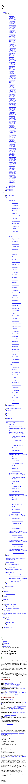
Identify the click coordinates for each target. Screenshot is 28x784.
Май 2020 (11, 96)
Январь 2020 (12, 101)
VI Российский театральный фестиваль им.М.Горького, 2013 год (18, 453)
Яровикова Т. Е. (16, 233)
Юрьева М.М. (15, 362)
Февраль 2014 (12, 185)
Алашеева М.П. (16, 241)
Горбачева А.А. (16, 205)
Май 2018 (11, 125)
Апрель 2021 (12, 84)
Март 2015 (11, 169)
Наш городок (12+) (13, 687)
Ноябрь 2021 (12, 76)
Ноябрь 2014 (12, 175)
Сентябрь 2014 (12, 177)
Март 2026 (11, 18)
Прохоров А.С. (15, 315)
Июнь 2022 (12, 67)
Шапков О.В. (15, 356)
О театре (5, 192)
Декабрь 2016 (12, 145)
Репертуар (5, 591)
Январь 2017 (12, 144)
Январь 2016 (12, 158)
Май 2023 (11, 54)
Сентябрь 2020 (12, 93)
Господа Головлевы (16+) (20, 706)
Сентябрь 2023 (12, 51)
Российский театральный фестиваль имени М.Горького (15, 421)
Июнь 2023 (12, 53)
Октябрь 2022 (12, 63)
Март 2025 (11, 31)
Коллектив (9, 197)
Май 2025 (11, 28)
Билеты (5, 596)
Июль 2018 (12, 122)
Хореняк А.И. (15, 354)
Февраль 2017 (12, 143)
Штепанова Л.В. (16, 359)
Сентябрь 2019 (12, 107)
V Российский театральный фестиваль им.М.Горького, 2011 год (18, 433)
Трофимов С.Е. (15, 333)
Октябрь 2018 (12, 119)
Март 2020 (11, 99)
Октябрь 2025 (12, 25)
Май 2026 (11, 16)
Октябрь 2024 (12, 37)
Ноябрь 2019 (12, 104)
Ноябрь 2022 (12, 62)
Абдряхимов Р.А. (16, 239)
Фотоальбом (15, 447)
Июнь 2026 (12, 14)
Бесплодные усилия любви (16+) (13, 684)
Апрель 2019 (12, 112)
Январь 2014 (12, 186)
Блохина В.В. (15, 251)
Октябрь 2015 (12, 162)
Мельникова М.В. (16, 303)
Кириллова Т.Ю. (16, 287)
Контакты (8, 410)
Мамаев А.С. (15, 300)
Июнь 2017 (12, 137)
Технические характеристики (13, 408)
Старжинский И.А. (16, 323)
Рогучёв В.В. (15, 392)
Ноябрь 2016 (12, 146)
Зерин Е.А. (14, 277)
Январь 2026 (12, 21)
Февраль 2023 (12, 58)
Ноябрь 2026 (9, 190)
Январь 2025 (12, 34)
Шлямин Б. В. (15, 228)
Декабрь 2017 (12, 131)
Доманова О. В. (16, 208)
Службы (11, 364)
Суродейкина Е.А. (16, 326)
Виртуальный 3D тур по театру (14, 569)
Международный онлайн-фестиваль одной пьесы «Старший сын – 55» (18, 575)
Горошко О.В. (15, 377)
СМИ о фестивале (16, 465)
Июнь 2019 (12, 109)
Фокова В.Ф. (15, 346)
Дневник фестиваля (17, 526)
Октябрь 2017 (12, 132)
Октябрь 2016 (12, 148)
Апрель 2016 (12, 154)
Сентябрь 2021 (12, 78)
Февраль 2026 (12, 19)
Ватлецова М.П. (16, 262)
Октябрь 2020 (12, 91)
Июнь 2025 (12, 27)
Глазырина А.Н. (16, 269)
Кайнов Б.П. (15, 213)
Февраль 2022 (12, 72)
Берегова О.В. (15, 246)
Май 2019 (11, 110)
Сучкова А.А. (15, 331)
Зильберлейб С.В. (16, 380)
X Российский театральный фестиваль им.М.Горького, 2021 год (18, 532)
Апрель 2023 (12, 55)
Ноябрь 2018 (12, 118)
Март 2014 (11, 184)
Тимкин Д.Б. (15, 397)
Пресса (8, 413)
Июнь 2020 (12, 95)
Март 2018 (11, 127)
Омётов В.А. (15, 313)
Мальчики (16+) (13, 691)
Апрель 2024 (12, 43)
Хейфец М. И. (15, 226)
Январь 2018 (12, 130)
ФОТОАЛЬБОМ (16, 489)
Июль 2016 (12, 150)
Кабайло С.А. (15, 282)
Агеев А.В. (15, 369)
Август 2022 (12, 66)
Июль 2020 (12, 94)
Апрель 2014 (12, 182)
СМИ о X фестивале (17, 535)
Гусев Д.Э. (14, 274)
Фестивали (9, 418)
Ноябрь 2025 (12, 23)
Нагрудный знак (10, 562)
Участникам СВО (7, 627)
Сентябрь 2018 (12, 121)
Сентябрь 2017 (12, 135)
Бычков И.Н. (15, 259)
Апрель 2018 (12, 126)
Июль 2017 (12, 136)
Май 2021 (11, 82)
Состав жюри (18, 440)
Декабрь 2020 (12, 89)
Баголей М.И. (15, 244)
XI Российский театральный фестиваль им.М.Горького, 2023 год (18, 541)
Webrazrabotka (10, 724)
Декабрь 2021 (12, 75)
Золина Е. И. (15, 210)
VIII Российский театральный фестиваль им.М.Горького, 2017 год (18, 494)
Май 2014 (11, 181)
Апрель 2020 (12, 98)
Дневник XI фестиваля (17, 546)
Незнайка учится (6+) (10, 715)
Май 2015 (11, 167)
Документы (6, 617)
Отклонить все (11, 752)
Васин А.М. (15, 374)
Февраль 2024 (12, 45)
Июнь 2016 (12, 151)
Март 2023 (11, 57)
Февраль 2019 (12, 114)
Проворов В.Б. (15, 390)
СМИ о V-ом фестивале (18, 445)
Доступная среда (10, 586)
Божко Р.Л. (14, 254)
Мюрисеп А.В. (15, 308)
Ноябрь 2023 (12, 49)
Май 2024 (11, 41)
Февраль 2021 (12, 86)
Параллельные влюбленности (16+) (16, 708)
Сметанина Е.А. (16, 318)
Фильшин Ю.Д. (16, 341)
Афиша (5, 12)
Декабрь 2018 (12, 117)
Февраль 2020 (12, 100)
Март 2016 (11, 155)
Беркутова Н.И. (16, 372)
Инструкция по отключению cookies (9, 777)
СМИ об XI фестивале (17, 544)
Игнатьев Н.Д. (15, 280)
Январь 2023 (12, 59)
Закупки (8, 619)
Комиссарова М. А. (16, 215)
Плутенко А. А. (16, 221)
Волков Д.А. (15, 267)
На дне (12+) (12, 699)
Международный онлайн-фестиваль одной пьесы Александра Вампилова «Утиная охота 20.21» (18, 580)
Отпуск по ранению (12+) (11, 694)
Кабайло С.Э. (15, 285)
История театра (10, 195)
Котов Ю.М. (15, 290)
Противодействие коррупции (13, 624)
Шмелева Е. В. (15, 231)
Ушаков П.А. (15, 339)
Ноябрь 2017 (12, 134)
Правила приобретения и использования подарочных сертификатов (16, 607)
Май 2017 (11, 139)
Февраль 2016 (12, 157)
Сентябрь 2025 (12, 26)
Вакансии (5, 599)
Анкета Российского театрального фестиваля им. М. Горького (17, 429)
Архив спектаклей (10, 594)
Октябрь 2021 (12, 77)
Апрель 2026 (12, 17)
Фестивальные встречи (17, 483)
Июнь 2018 (12, 123)
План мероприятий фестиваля (19, 442)
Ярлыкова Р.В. (15, 403)
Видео (7, 555)
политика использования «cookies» (9, 733)
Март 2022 (11, 71)
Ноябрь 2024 (12, 36)
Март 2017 (11, 141)
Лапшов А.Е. (15, 295)
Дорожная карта (10, 622)
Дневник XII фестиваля (18, 553)
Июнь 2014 (12, 180)
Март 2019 (11, 113)
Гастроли (8, 415)
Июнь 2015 (12, 166)
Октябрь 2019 (12, 105)
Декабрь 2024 (12, 35)
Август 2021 (12, 80)
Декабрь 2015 (12, 159)
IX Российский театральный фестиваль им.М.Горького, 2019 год (18, 515)
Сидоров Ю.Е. (15, 395)
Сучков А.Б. (15, 328)
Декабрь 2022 (12, 60)
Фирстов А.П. (15, 344)
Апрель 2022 (12, 69)
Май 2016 (11, 153)
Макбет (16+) (4, 718)
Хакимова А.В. (16, 351)
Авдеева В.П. (15, 367)
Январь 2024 (12, 46)
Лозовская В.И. (16, 387)
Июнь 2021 (12, 81)
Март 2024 (11, 44)
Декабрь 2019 (12, 103)
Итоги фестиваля (16, 450)
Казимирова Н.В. (16, 385)
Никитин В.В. (15, 310)
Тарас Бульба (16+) (9, 683)
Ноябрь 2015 (12, 160)
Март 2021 (11, 85)
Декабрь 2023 (12, 48)
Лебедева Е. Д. (15, 218)
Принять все (4, 752)
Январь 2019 (12, 116)
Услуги (5, 601)
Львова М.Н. (15, 297)
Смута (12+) (6, 716)
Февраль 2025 (12, 32)
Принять (3, 780)
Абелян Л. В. (15, 203)
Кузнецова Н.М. (16, 292)
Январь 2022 (12, 73)
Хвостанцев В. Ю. (16, 223)
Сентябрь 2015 (12, 163)
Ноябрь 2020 (12, 90)
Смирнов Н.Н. (15, 321)
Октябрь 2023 (12, 50)
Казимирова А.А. (16, 382)
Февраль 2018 (12, 128)
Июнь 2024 (12, 40)
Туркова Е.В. (15, 336)
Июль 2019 (12, 108)
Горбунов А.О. (15, 272)
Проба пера (12, 567)
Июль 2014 (12, 178)
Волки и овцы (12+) (19, 704)
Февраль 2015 (12, 171)
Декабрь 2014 (12, 173)
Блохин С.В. (15, 249)
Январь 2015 (12, 172)
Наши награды (10, 572)
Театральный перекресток (12, 564)
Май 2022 (11, 68)
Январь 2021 (12, 87)
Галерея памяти (10, 405)
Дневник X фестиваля (17, 537)
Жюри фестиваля (16, 518)
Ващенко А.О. (15, 264)
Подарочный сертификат (9, 604)
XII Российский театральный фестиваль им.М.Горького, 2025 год (18, 550)
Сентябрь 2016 (12, 149)
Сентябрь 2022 (12, 64)
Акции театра (6, 610)
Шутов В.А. (15, 400)
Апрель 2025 (12, 30)
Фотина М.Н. (15, 349)
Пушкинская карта (11, 583)
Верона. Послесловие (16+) (12, 685)
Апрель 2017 (12, 140)
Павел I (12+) (15, 701)
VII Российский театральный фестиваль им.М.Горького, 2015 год (18, 474)
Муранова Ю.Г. (16, 305)
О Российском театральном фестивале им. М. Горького (16, 425)
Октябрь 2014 (12, 176)
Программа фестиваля (17, 463)
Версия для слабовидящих (7, 727)
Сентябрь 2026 (9, 187)
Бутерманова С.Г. (16, 256)
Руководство (12, 200)
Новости (5, 588)
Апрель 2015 (12, 168)
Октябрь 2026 (9, 189)
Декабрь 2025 (12, 22)
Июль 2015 (12, 164)
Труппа (11, 236)
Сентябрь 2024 (12, 39)
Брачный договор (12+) (16, 707)
